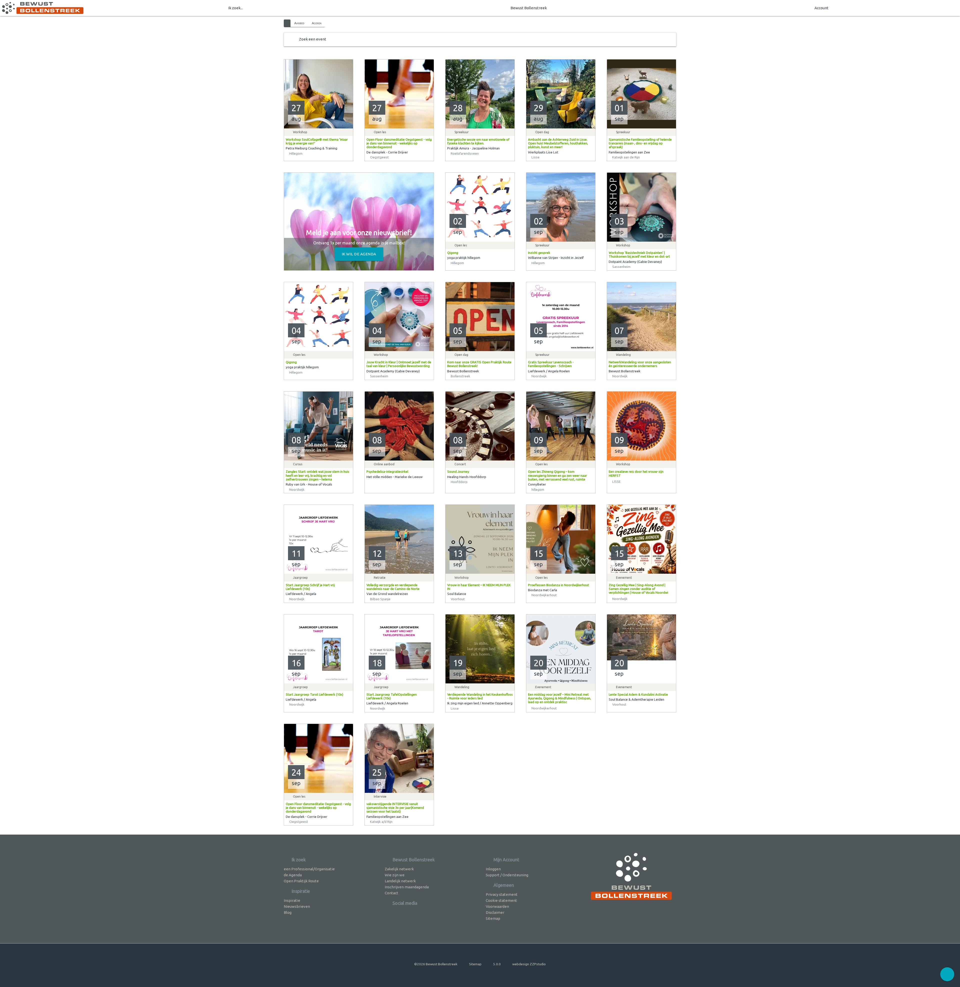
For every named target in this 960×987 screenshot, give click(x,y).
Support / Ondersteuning (507, 875)
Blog (288, 912)
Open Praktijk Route (301, 881)
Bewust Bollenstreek (528, 8)
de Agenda (293, 875)
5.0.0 (497, 964)
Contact (391, 893)
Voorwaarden (497, 906)
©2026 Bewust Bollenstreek (436, 964)
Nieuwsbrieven (297, 906)
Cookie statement (501, 900)
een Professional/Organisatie (309, 869)
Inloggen (493, 869)
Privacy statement (502, 894)
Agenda (317, 23)
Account (821, 8)
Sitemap (493, 918)
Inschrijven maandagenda (407, 887)
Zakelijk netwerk (399, 869)
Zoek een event (312, 39)
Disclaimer (495, 912)
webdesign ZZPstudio (529, 964)
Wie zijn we (394, 875)
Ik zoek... (235, 8)
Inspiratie (292, 900)
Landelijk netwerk (400, 881)
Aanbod (299, 23)
